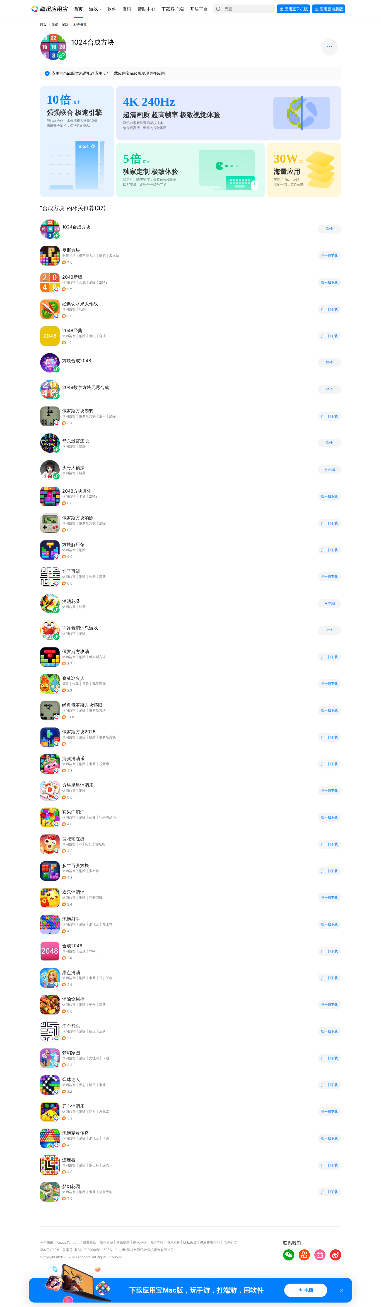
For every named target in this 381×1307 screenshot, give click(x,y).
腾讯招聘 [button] (123, 1242)
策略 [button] (65, 684)
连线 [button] (105, 1165)
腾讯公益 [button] (139, 1242)
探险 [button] (85, 684)
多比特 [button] (114, 256)
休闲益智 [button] (69, 282)
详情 (329, 229)
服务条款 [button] (89, 1242)
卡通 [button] (82, 496)
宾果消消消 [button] (107, 817)
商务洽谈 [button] (106, 1242)
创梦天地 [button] (105, 1192)
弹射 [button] (82, 1085)
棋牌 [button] (92, 737)
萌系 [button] (92, 1111)
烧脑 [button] (92, 577)
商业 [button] (92, 817)
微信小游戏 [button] (60, 24)
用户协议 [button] (230, 1242)
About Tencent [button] (68, 1242)
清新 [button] (102, 577)
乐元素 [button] (104, 764)
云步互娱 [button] (105, 978)
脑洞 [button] (102, 256)
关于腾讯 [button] (46, 1242)
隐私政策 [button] (190, 1242)
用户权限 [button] (173, 1242)
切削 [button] (82, 309)
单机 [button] (92, 336)
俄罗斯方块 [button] (87, 256)
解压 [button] (92, 1031)
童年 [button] (102, 416)
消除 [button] (92, 282)
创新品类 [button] (69, 256)
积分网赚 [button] (95, 897)
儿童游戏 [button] (99, 684)
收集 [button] (75, 684)
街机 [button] (88, 844)
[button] (50, 9)
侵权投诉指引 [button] (210, 1242)
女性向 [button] (94, 1058)
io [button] (80, 844)
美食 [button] (92, 1004)
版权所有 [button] (156, 1242)
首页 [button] (43, 24)
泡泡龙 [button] (94, 924)
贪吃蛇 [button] (100, 844)
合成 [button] (82, 282)
